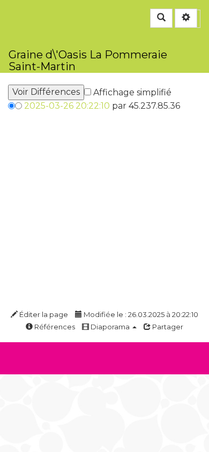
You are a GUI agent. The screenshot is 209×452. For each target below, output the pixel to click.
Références (54, 326)
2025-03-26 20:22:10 (67, 106)
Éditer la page (43, 314)
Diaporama (110, 326)
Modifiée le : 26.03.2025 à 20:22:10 (140, 314)
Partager (167, 326)
